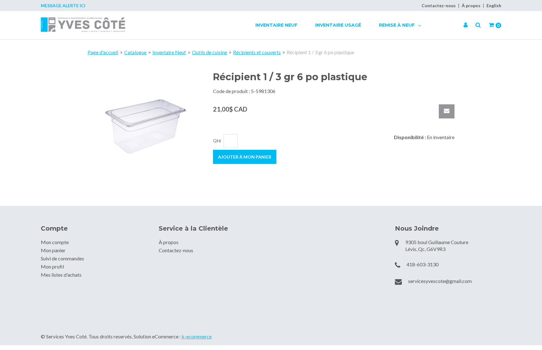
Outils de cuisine (209, 52)
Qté (217, 140)
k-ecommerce (197, 336)
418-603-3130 (422, 264)
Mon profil (52, 266)
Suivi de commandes (62, 258)
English (493, 5)
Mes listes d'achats (61, 275)
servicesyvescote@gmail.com (440, 281)
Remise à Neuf (397, 25)
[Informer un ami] (446, 111)
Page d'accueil (103, 52)
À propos (471, 5)
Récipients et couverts (257, 52)
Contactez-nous (439, 5)
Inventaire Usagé (338, 25)
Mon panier (53, 250)
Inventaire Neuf (276, 25)
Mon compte (55, 242)
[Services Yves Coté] (83, 24)
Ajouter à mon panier (244, 156)
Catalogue (135, 52)
